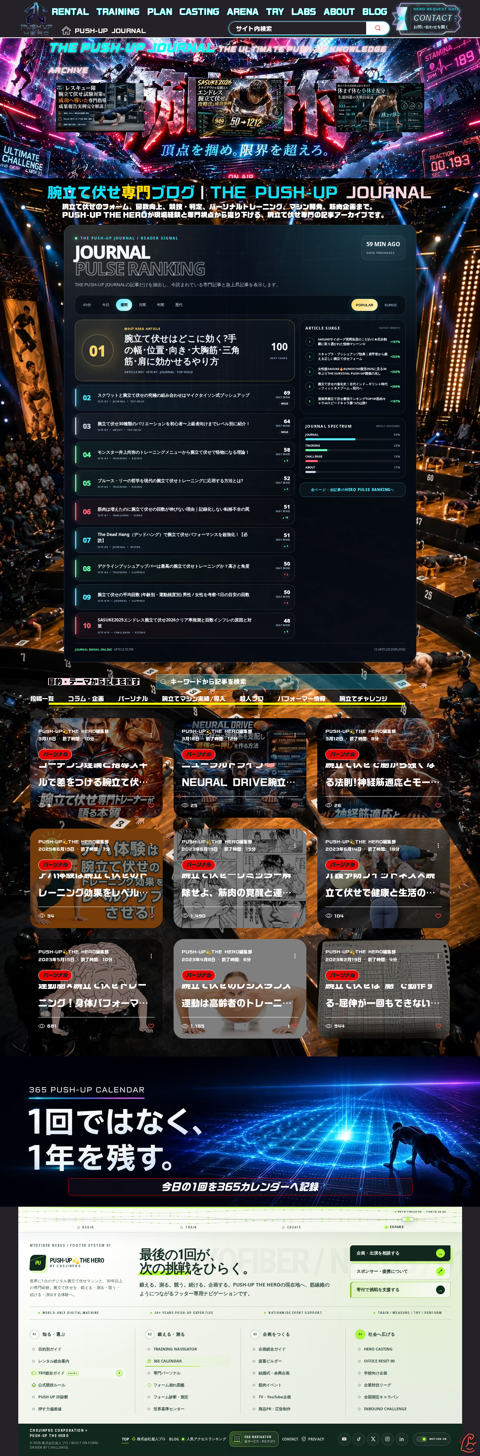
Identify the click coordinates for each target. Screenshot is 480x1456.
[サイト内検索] (377, 28)
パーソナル (133, 699)
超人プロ (252, 699)
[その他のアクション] (153, 735)
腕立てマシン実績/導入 (194, 699)
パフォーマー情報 (301, 699)
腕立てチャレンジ (363, 699)
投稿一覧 (42, 699)
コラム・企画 (86, 699)
